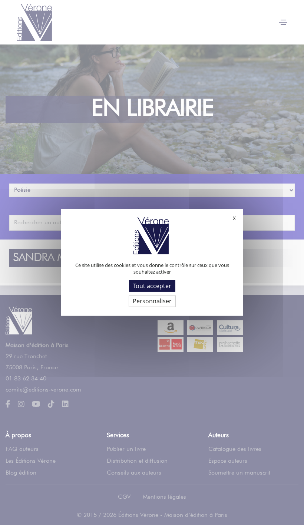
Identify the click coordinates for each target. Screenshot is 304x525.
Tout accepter (152, 286)
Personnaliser (152, 301)
